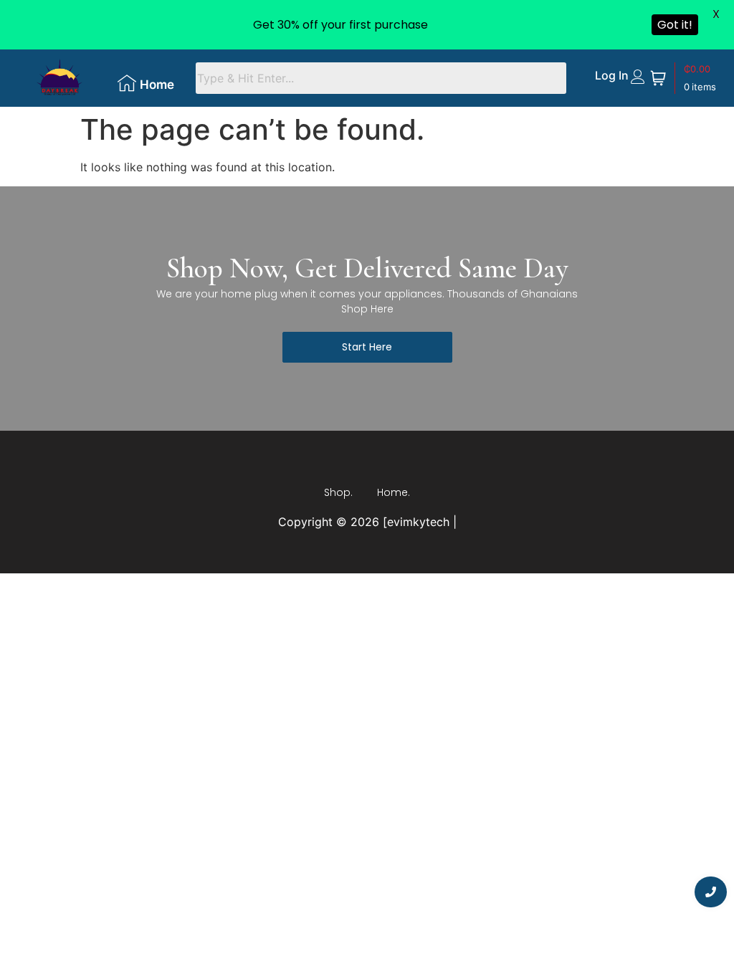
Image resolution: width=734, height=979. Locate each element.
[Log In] (638, 77)
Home (157, 84)
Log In (611, 75)
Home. (393, 492)
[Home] (127, 83)
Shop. (338, 492)
